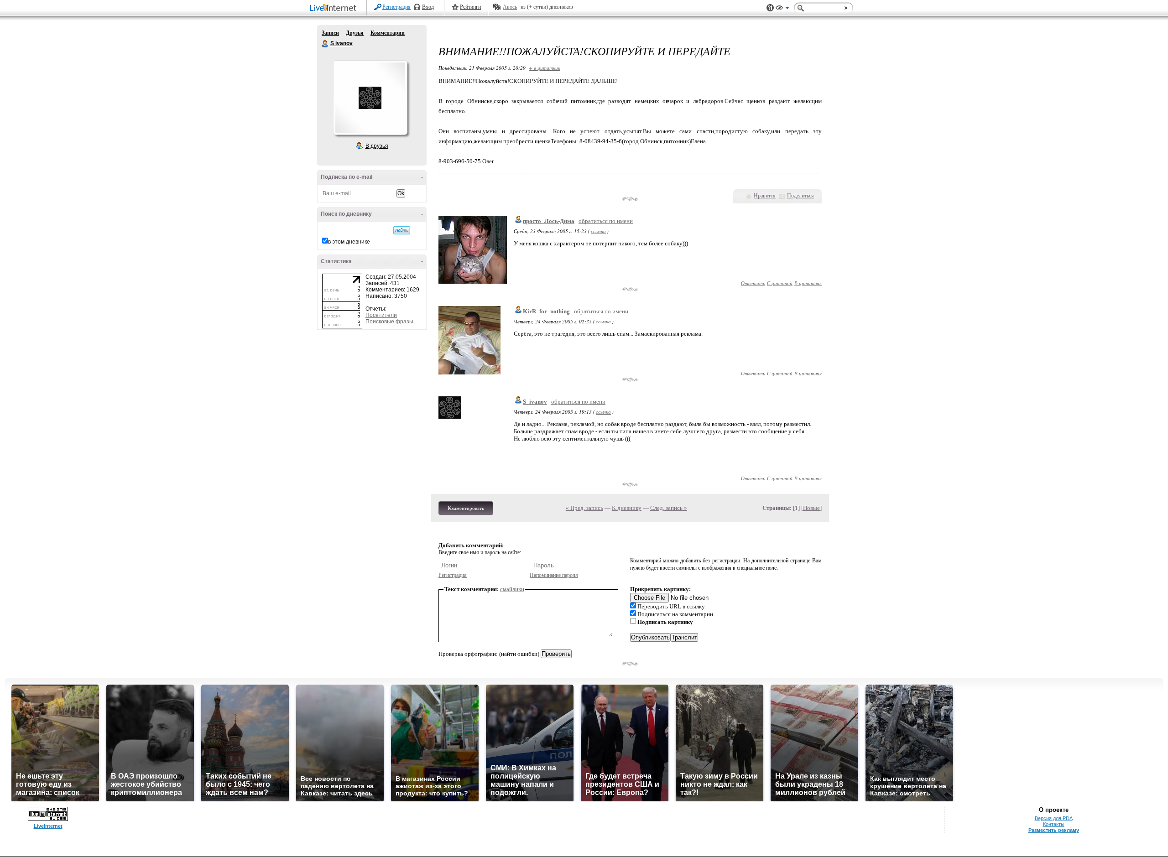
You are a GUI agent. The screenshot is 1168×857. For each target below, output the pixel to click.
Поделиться (800, 195)
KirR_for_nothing (546, 311)
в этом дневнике (349, 242)
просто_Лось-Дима (548, 221)
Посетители (381, 315)
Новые (811, 507)
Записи (330, 33)
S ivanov (325, 43)
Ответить (753, 283)
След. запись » (668, 507)
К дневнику (626, 507)
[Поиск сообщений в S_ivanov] (401, 230)
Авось (510, 7)
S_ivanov (535, 401)
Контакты (1053, 824)
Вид (782, 9)
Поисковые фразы (389, 321)
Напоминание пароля (554, 575)
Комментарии (387, 33)
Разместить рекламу (1053, 830)
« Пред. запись (584, 507)
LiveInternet (335, 8)
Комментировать (466, 508)
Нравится (765, 195)
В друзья (376, 146)
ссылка (598, 231)
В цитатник (808, 283)
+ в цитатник (544, 67)
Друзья (355, 33)
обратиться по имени (606, 221)
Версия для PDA (1054, 818)
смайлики (512, 589)
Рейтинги (470, 7)
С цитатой (780, 283)
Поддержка (770, 8)
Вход (428, 7)
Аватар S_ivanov (370, 97)
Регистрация (396, 7)
